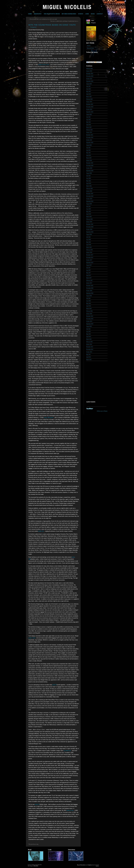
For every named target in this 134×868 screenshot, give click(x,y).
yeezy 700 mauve (48, 417)
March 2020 (89, 185)
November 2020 (89, 165)
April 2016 (88, 306)
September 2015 (89, 323)
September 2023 (89, 81)
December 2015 (89, 316)
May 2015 (88, 334)
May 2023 (88, 91)
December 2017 (89, 254)
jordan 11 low (70, 810)
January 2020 (89, 191)
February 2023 (89, 99)
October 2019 (89, 198)
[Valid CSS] (102, 866)
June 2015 (88, 331)
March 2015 (89, 339)
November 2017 (89, 257)
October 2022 (89, 109)
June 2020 (88, 178)
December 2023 (89, 73)
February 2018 (89, 249)
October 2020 (89, 168)
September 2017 (89, 262)
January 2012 (89, 344)
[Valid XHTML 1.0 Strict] (102, 865)
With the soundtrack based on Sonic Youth (52, 25)
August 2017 (89, 265)
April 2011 (88, 357)
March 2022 (89, 127)
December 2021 (89, 134)
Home (30, 14)
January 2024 (89, 71)
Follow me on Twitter (102, 411)
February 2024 (89, 68)
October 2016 (89, 290)
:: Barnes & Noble (90, 48)
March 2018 (89, 247)
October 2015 (89, 321)
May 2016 (88, 303)
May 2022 (88, 122)
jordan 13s (41, 531)
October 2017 (89, 260)
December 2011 (89, 346)
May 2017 (88, 272)
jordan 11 (37, 804)
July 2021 (88, 147)
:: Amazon (88, 45)
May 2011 (88, 354)
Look (87, 14)
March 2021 (89, 157)
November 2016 (89, 288)
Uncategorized (33, 27)
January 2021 (89, 160)
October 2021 (89, 140)
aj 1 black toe (67, 750)
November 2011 (89, 349)
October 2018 (89, 229)
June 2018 (88, 239)
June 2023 (88, 88)
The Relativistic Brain (52, 14)
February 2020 (89, 188)
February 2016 (89, 311)
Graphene (90, 864)
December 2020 (89, 163)
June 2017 (88, 270)
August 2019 (89, 203)
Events (80, 14)
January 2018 (89, 252)
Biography (38, 14)
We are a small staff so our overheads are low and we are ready (43, 19)
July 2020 (88, 175)
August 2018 (89, 234)
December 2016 (89, 285)
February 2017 (89, 280)
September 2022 (89, 111)
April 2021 (88, 155)
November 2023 (89, 76)
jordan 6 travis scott (43, 64)
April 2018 (88, 244)
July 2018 (88, 237)
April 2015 (88, 336)
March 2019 (89, 216)
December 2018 (89, 224)
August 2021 (89, 145)
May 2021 (88, 152)
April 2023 (88, 94)
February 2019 (89, 219)
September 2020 (89, 170)
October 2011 (89, 351)
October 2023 (89, 78)
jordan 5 (54, 684)
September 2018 (89, 231)
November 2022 (89, 106)
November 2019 (89, 196)
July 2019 (88, 206)
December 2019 (89, 193)
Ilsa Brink (36, 865)
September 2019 (89, 201)
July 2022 (88, 117)
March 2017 (89, 277)
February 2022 (89, 129)
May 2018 (88, 242)
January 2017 (89, 283)
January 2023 (89, 101)
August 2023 (89, 83)
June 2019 (88, 208)
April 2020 (88, 183)
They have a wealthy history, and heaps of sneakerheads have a (63, 21)
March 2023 (89, 96)
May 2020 (88, 180)
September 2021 (89, 142)
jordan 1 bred (31, 638)
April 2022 (88, 124)
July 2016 (88, 298)
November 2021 (89, 137)
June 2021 (88, 150)
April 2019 (88, 214)
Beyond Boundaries (69, 14)
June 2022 (88, 119)
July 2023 (88, 86)
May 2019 (88, 211)
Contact (100, 14)
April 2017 (88, 275)
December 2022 (89, 104)
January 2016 (89, 313)
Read (93, 14)
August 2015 (89, 326)
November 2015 (89, 318)
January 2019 (89, 221)
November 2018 (89, 226)
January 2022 (89, 132)
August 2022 (89, 114)
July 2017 (88, 267)
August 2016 (89, 295)
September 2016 (89, 293)
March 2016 (89, 308)
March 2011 (89, 359)
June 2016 (88, 300)
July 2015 (88, 328)
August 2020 (89, 173)
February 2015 (89, 341)
